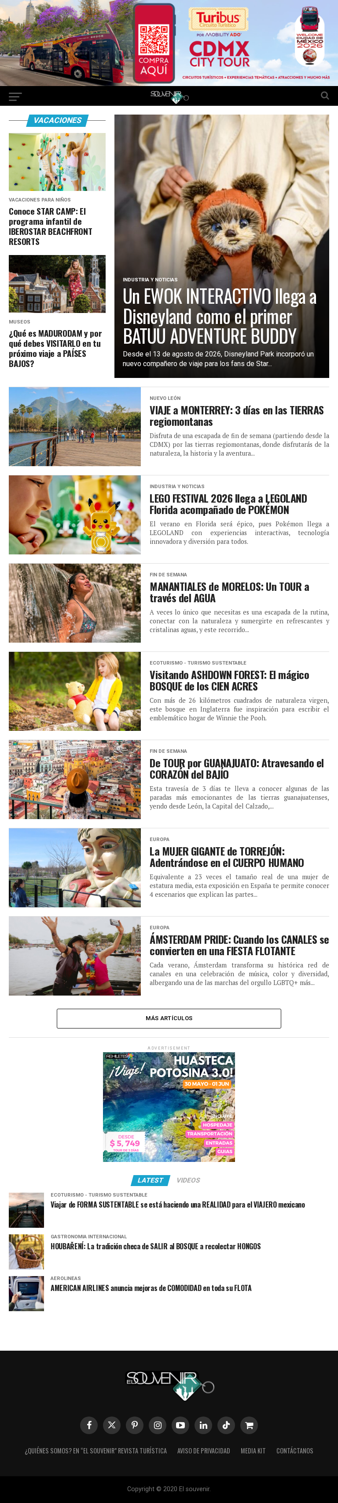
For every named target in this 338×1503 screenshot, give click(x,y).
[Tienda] (249, 1425)
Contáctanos (294, 1450)
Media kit (253, 1450)
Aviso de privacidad (203, 1450)
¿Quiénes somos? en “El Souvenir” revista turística (96, 1450)
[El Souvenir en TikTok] (226, 1425)
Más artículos (169, 1018)
